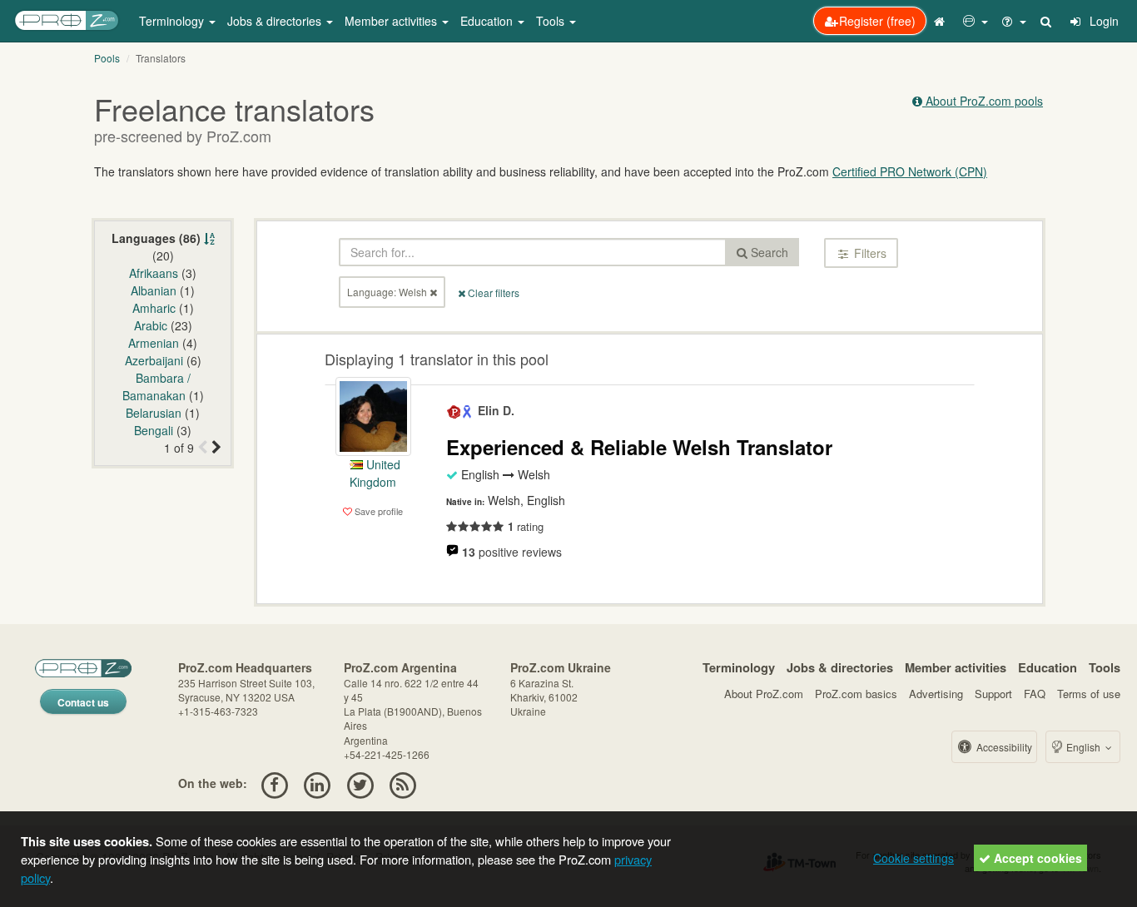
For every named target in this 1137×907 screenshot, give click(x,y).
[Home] (941, 21)
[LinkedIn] (317, 783)
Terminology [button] (173, 20)
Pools (107, 58)
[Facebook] (274, 783)
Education (1047, 667)
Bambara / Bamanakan (156, 386)
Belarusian (153, 412)
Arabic (150, 325)
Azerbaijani (154, 360)
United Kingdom (375, 473)
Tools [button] (552, 20)
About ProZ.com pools (982, 100)
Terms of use (1088, 693)
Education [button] (488, 20)
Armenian (153, 343)
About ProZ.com (763, 693)
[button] (975, 21)
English (1083, 747)
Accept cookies (1036, 858)
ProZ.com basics (856, 693)
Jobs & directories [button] (276, 20)
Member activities (955, 667)
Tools (1104, 667)
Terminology (739, 667)
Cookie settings (913, 858)
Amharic (154, 308)
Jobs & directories (840, 667)
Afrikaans (153, 273)
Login (1102, 20)
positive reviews (512, 551)
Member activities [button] (392, 20)
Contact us (83, 702)
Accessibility (1003, 747)
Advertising (936, 693)
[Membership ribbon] (454, 410)
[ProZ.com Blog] (402, 783)
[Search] (1047, 21)
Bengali (153, 430)
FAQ (1034, 693)
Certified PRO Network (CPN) (909, 171)
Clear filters (492, 292)
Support (993, 693)
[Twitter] (360, 783)
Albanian (153, 290)
